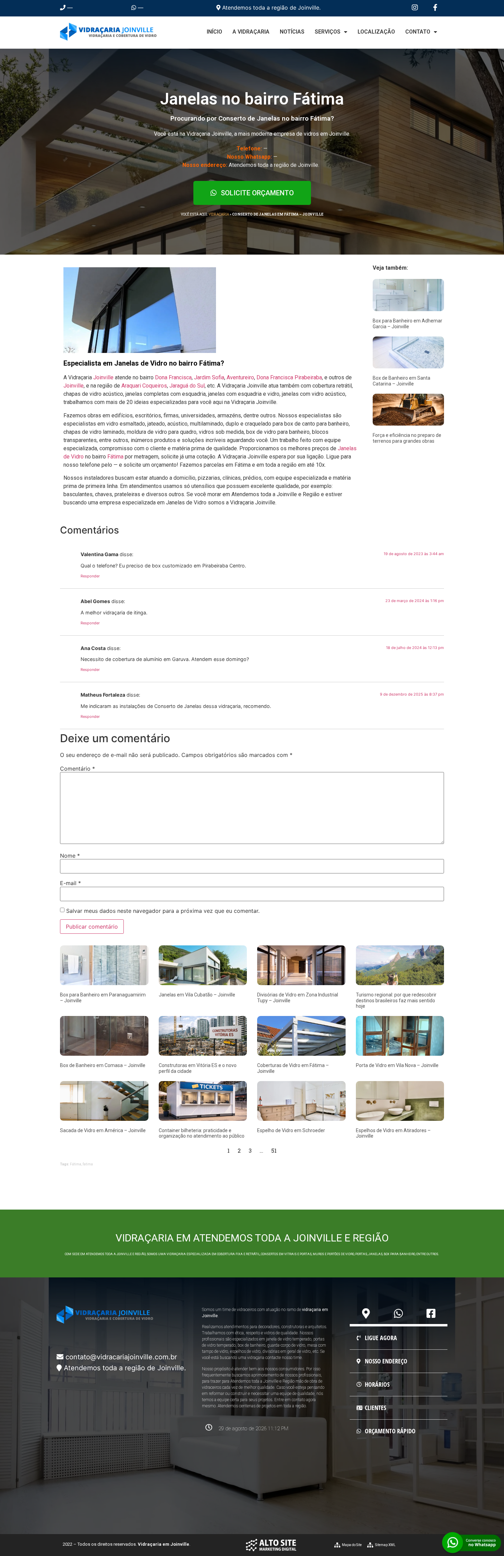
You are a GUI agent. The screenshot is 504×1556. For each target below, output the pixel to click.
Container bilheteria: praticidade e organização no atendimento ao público (201, 1133)
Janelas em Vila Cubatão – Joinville (197, 994)
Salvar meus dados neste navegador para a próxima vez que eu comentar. (163, 911)
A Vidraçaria (250, 31)
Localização (376, 31)
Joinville (103, 377)
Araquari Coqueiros (144, 385)
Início (214, 31)
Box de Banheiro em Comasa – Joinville (102, 1065)
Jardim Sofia (209, 377)
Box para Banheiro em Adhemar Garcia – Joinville (407, 323)
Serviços (327, 31)
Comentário (77, 768)
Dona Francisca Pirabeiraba (289, 377)
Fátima (115, 456)
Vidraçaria (218, 214)
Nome (70, 855)
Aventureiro (240, 377)
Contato (417, 31)
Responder (90, 576)
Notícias (292, 31)
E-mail (70, 883)
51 (274, 1150)
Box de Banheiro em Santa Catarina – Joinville (401, 381)
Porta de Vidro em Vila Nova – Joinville (397, 1065)
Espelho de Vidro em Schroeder (291, 1130)
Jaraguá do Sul (187, 385)
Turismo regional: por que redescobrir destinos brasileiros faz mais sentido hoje (396, 1000)
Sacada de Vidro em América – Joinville (103, 1130)
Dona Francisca (173, 377)
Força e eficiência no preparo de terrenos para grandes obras (407, 438)
